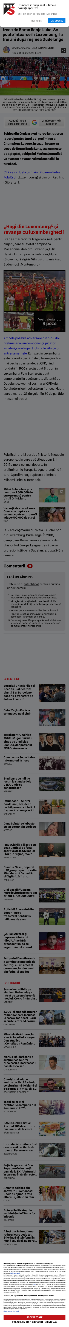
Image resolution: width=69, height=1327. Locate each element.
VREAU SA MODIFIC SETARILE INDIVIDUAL (34, 1322)
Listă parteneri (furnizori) (11, 1311)
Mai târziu (36, 20)
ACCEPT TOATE (34, 1317)
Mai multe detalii (15, 1273)
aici (34, 1284)
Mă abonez (56, 20)
